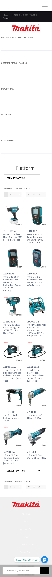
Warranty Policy (27, 529)
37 (29, 194)
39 (39, 194)
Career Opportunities (30, 560)
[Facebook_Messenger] (44, 559)
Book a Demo (26, 552)
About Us (26, 514)
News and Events (28, 545)
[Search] (45, 570)
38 (34, 194)
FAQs (26, 537)
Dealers (25, 521)
